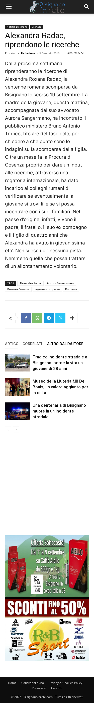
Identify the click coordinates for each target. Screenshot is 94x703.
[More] (72, 318)
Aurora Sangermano (60, 283)
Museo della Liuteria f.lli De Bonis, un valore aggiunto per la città (60, 387)
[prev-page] (8, 430)
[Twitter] (60, 318)
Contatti (56, 688)
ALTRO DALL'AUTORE (65, 344)
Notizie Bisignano (17, 26)
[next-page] (16, 430)
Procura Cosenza (18, 289)
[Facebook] (26, 318)
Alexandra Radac (30, 283)
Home (12, 683)
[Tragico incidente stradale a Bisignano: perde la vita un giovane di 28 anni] (17, 362)
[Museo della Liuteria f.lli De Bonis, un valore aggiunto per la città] (17, 387)
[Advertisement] (47, 488)
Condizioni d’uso (32, 683)
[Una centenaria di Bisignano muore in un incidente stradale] (17, 411)
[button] (9, 7)
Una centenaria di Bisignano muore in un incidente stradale (59, 411)
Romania (71, 289)
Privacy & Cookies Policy (65, 683)
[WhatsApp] (37, 318)
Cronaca (37, 26)
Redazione (28, 53)
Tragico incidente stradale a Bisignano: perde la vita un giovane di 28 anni (60, 362)
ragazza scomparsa (47, 289)
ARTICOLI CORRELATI (23, 344)
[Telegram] (49, 318)
